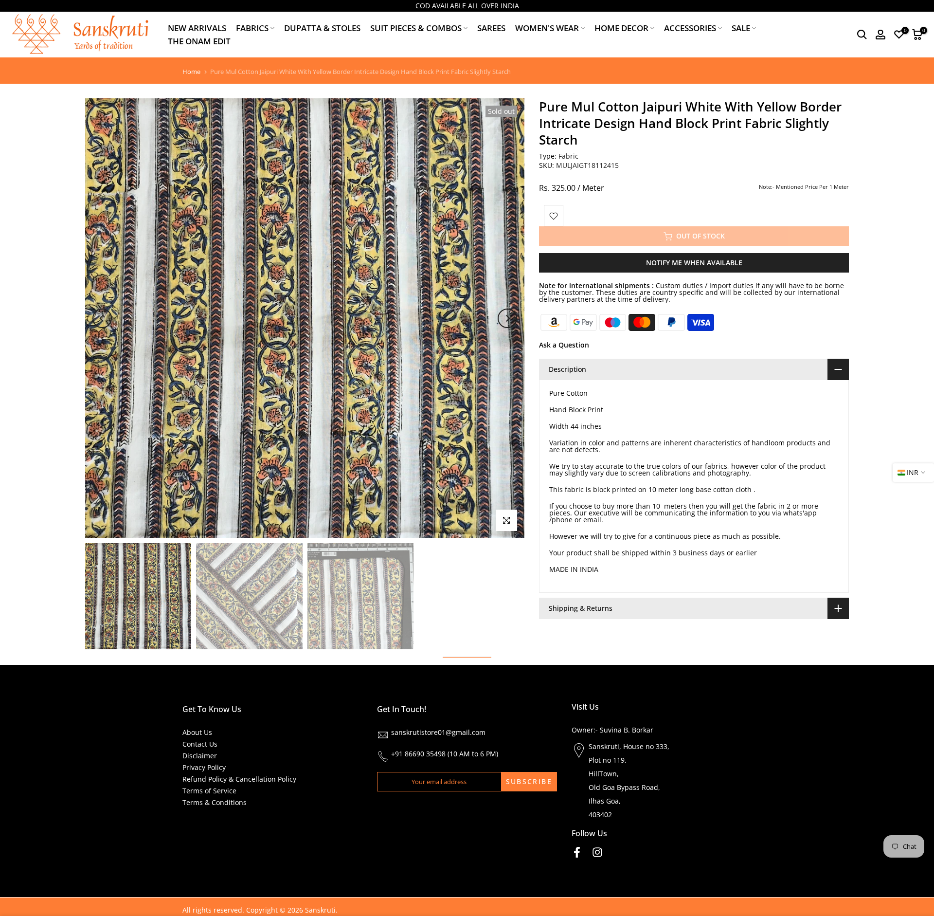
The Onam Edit (199, 41)
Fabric (568, 156)
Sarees (491, 28)
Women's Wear (547, 28)
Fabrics (252, 28)
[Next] (507, 318)
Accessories (690, 28)
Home (191, 72)
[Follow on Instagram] (597, 852)
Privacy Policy (204, 767)
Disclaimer (199, 755)
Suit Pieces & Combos (416, 28)
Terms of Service (209, 790)
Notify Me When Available (694, 263)
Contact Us (199, 744)
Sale (741, 28)
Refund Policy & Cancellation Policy (239, 779)
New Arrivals (197, 28)
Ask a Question (564, 345)
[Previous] (102, 318)
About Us (197, 732)
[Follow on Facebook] (577, 852)
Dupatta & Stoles (322, 28)
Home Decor (621, 28)
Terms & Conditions (214, 802)
